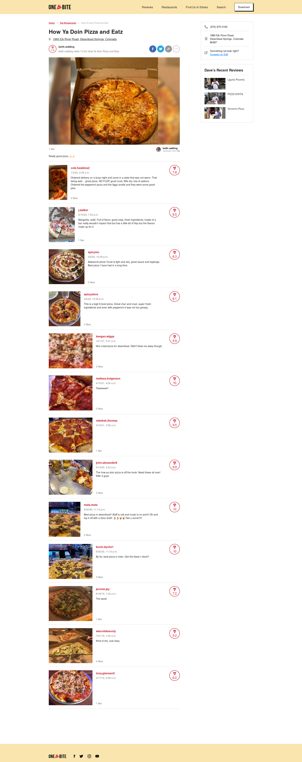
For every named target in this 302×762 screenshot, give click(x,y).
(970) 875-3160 (218, 26)
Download (244, 7)
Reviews (147, 7)
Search (221, 7)
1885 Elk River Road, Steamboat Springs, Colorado (85, 39)
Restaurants (169, 7)
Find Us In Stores (197, 7)
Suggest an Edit (219, 54)
